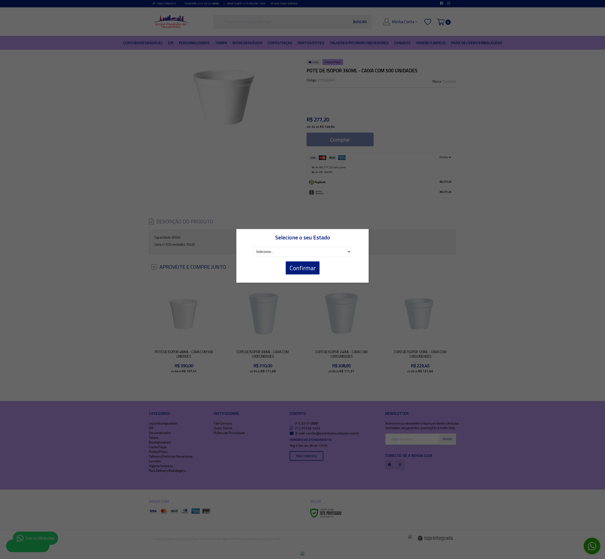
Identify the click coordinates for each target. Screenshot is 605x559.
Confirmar (303, 268)
